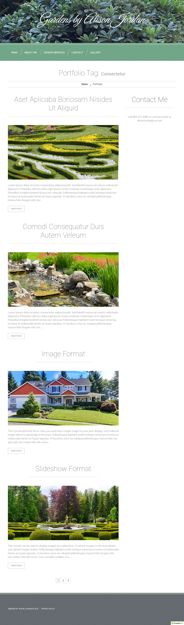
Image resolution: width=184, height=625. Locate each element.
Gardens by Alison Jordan (91, 20)
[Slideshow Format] (63, 513)
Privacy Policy (48, 609)
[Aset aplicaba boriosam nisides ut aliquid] (63, 152)
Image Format (63, 354)
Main (85, 84)
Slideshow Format (63, 469)
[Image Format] (63, 398)
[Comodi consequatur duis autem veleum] (63, 279)
